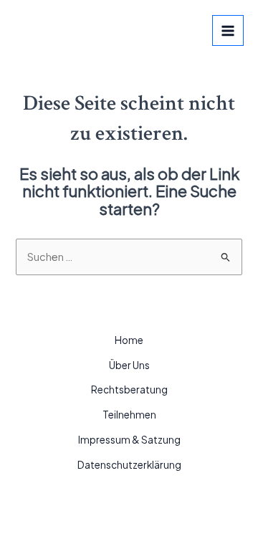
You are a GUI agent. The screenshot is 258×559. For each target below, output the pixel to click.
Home (129, 340)
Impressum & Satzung (129, 440)
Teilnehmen (129, 414)
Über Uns (129, 365)
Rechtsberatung (129, 389)
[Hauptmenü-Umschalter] (228, 31)
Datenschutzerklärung (129, 465)
